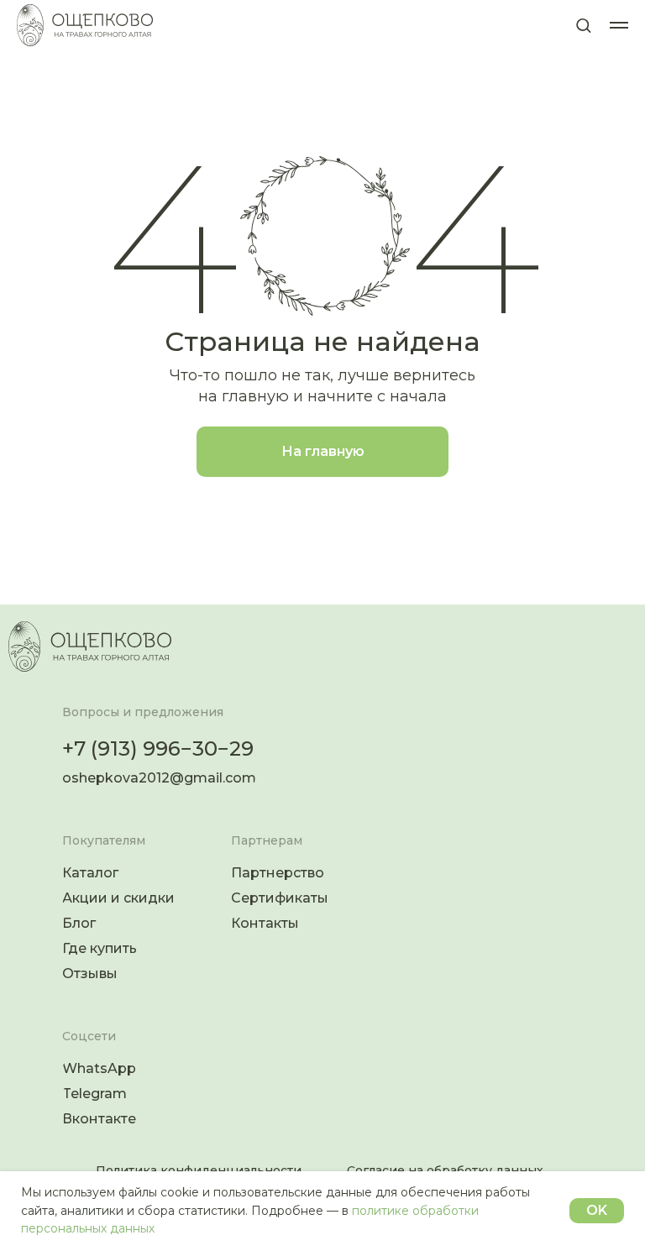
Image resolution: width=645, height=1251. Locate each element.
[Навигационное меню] (619, 25)
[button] (583, 25)
